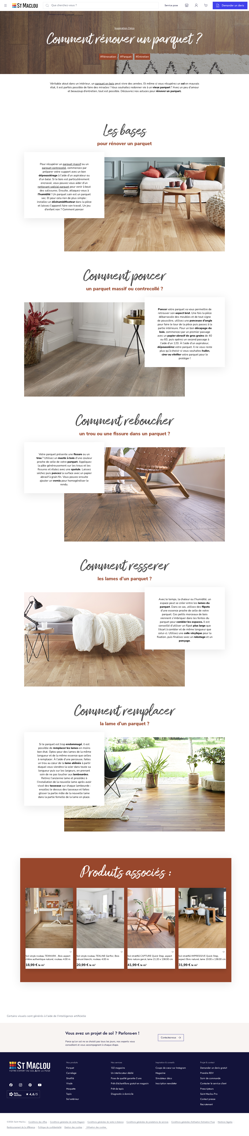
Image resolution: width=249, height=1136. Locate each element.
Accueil (8, 14)
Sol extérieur (72, 1099)
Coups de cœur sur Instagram (171, 1068)
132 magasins (118, 1068)
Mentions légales (225, 1122)
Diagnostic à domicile (122, 1094)
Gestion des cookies (73, 1127)
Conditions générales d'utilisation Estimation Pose (193, 1122)
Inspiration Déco (36, 14)
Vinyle (69, 1083)
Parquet (70, 1068)
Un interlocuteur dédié (122, 1073)
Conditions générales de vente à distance (105, 1122)
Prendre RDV (207, 1073)
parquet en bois (104, 84)
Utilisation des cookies (96, 1127)
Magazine (20, 14)
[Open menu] (5, 5)
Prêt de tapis (117, 1088)
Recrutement (206, 1104)
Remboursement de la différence (21, 1127)
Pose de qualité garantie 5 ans (126, 1078)
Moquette (70, 1088)
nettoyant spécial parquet (53, 187)
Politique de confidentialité (49, 1127)
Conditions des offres (37, 1122)
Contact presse (207, 1099)
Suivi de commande (210, 1078)
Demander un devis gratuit (213, 1068)
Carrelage (71, 1073)
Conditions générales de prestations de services (147, 1122)
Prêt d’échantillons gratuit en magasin (130, 1083)
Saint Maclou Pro (209, 1094)
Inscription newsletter (166, 1083)
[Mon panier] (206, 5)
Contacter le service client (213, 1083)
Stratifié (70, 1078)
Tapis (69, 1094)
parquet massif (72, 164)
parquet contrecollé (54, 168)
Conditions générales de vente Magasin (67, 1122)
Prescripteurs (207, 1088)
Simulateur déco (164, 1078)
